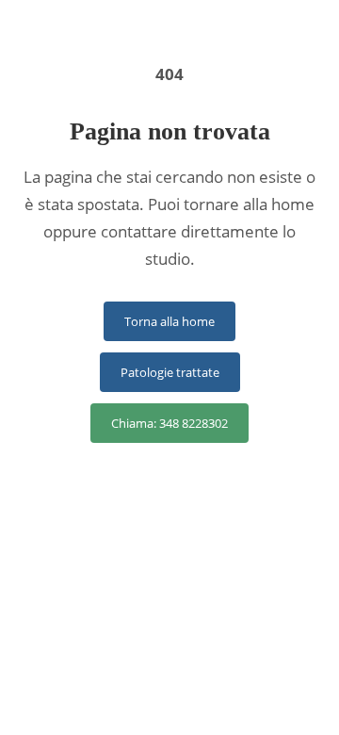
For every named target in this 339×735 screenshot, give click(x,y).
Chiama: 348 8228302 (169, 423)
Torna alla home (169, 321)
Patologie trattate (170, 372)
